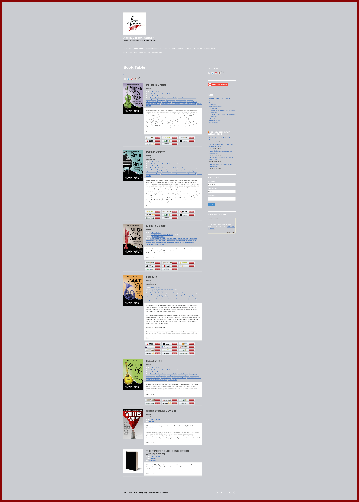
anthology (152, 460)
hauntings (190, 99)
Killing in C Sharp (156, 225)
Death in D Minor (155, 151)
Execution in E (154, 361)
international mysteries (153, 101)
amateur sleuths (172, 98)
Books (131, 75)
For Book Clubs (169, 49)
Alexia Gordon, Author (138, 37)
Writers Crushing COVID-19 (161, 411)
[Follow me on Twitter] (128, 79)
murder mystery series (179, 101)
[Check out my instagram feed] (135, 79)
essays (151, 421)
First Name (211, 181)
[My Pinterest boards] (131, 79)
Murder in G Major (156, 85)
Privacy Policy (209, 49)
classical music (151, 99)
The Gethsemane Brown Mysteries (162, 94)
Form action (211, 196)
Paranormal (161, 96)
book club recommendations (187, 98)
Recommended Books (168, 103)
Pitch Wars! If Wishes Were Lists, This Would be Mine (142, 52)
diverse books (170, 99)
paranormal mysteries (153, 103)
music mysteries (192, 101)
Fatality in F (152, 277)
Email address (212, 188)
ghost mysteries (181, 99)
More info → (150, 132)
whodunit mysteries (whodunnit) (185, 103)
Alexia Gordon (156, 92)
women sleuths (159, 244)
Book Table (138, 49)
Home (125, 75)
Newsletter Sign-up (194, 49)
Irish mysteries (166, 101)
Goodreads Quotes (230, 232)
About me (127, 49)
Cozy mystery (161, 99)
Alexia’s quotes (213, 219)
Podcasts (181, 49)
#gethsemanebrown (153, 49)
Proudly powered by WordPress (158, 493)
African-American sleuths (158, 98)
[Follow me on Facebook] (124, 79)
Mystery (154, 96)
